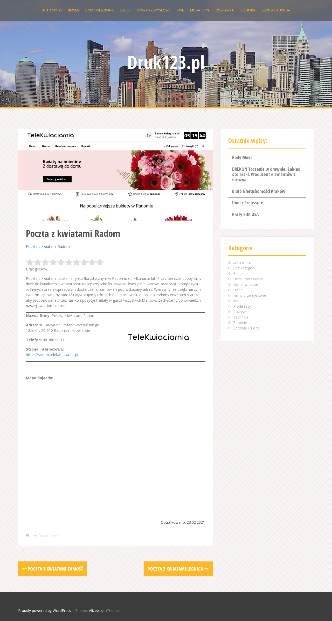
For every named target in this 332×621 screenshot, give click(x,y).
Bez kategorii (244, 268)
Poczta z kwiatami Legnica (176, 569)
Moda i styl (200, 10)
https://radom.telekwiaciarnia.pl (52, 354)
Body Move (242, 157)
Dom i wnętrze (245, 284)
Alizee (94, 610)
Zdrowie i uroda (275, 10)
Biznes (73, 10)
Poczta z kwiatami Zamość (55, 569)
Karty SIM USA (245, 214)
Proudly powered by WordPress (44, 610)
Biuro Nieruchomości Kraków (258, 191)
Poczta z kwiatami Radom (48, 246)
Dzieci (125, 10)
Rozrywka (225, 10)
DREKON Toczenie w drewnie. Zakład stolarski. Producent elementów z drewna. (266, 174)
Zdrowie (240, 322)
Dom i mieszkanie (99, 10)
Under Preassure (247, 202)
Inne (180, 10)
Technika (247, 10)
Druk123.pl (166, 61)
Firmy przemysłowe (153, 10)
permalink (51, 535)
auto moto (52, 10)
